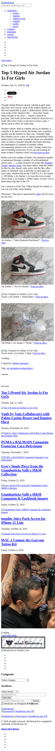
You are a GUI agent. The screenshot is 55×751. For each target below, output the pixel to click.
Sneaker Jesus (15, 165)
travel (15, 26)
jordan (23, 368)
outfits (16, 24)
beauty (16, 13)
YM (27, 85)
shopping (24, 363)
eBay (38, 194)
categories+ (12, 10)
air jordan (11, 368)
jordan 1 (30, 368)
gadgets (16, 21)
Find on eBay (37, 286)
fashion (16, 16)
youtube (11, 29)
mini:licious (12, 37)
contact (10, 34)
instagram (11, 32)
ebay (18, 368)
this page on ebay (42, 152)
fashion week (19, 18)
